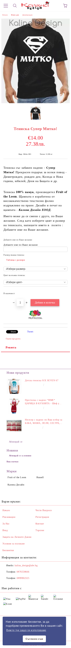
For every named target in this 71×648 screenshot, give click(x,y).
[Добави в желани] (62, 292)
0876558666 (23, 572)
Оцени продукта (13, 339)
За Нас (5, 523)
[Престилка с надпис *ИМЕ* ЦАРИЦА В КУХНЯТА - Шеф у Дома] (14, 406)
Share (13, 332)
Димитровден (27, 15)
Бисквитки (8, 550)
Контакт (40, 523)
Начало (5, 15)
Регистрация (42, 517)
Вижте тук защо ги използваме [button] (26, 630)
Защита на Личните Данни (17, 537)
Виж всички (12, 461)
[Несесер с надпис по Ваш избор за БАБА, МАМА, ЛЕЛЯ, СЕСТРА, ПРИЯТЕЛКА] (14, 425)
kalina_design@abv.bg (26, 565)
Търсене (40, 530)
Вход (5, 530)
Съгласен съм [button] (34, 639)
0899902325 (23, 578)
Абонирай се (15, 441)
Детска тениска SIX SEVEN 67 (41, 380)
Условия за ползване (13, 543)
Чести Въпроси (44, 510)
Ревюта (11, 347)
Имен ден (15, 15)
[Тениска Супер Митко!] (35, 102)
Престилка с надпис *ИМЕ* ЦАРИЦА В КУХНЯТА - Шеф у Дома (42, 402)
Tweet (30, 331)
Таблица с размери (15, 260)
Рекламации (9, 517)
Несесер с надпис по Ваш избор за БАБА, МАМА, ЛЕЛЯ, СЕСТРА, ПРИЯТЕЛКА (43, 422)
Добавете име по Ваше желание (20, 245)
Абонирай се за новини (20, 455)
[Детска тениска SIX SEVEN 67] (14, 386)
